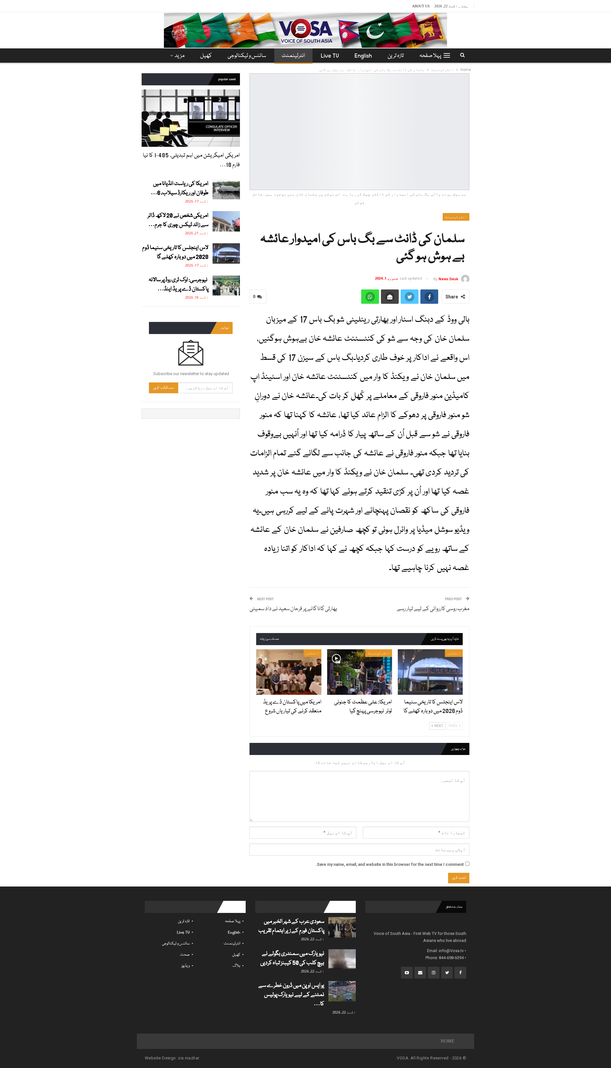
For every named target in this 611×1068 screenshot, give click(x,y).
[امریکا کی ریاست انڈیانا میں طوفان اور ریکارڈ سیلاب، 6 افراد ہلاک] (226, 189)
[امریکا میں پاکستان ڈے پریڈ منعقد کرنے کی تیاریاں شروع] (288, 672)
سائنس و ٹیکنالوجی (247, 56)
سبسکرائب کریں (163, 387)
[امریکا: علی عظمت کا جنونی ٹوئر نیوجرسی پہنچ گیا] (359, 672)
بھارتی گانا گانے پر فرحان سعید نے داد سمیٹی (293, 609)
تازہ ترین (396, 56)
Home (447, 1041)
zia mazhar (188, 1058)
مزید (180, 56)
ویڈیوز (185, 966)
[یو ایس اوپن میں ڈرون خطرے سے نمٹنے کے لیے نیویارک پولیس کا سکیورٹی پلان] (342, 991)
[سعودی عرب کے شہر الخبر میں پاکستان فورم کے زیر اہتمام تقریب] (342, 927)
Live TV (330, 56)
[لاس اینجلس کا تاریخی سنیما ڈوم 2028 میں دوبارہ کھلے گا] (430, 672)
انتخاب (453, 653)
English (363, 56)
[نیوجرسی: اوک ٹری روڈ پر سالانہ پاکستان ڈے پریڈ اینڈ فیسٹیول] (226, 285)
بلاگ (236, 966)
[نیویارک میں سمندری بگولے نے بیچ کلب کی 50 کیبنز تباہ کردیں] (342, 959)
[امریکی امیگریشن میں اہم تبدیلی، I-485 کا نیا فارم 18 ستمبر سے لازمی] (191, 117)
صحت (185, 955)
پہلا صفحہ (430, 56)
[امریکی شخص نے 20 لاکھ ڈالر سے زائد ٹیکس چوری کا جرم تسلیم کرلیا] (226, 221)
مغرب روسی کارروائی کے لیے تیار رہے (433, 609)
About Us (421, 6)
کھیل (206, 56)
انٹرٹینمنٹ (293, 56)
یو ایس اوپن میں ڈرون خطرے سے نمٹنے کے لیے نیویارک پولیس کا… (291, 994)
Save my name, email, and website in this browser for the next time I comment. (390, 864)
